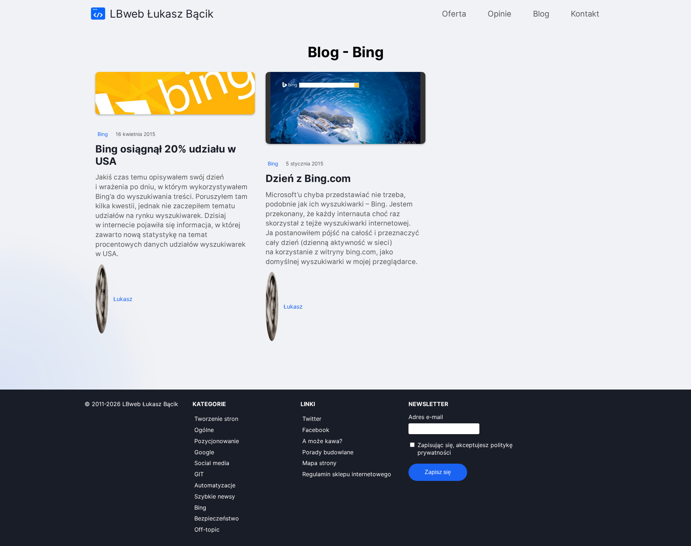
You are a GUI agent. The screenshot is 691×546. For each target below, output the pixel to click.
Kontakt (585, 13)
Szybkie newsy (214, 496)
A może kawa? (322, 441)
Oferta (454, 13)
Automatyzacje (214, 485)
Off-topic (207, 529)
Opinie (499, 13)
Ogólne (204, 429)
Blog (541, 13)
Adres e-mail (425, 416)
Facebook (315, 429)
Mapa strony (319, 463)
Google (204, 452)
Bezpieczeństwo (216, 518)
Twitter (311, 418)
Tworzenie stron (216, 418)
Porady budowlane (327, 452)
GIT (199, 474)
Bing (200, 507)
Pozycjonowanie (216, 441)
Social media (211, 463)
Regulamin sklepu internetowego (346, 474)
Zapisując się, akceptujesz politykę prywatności (464, 448)
